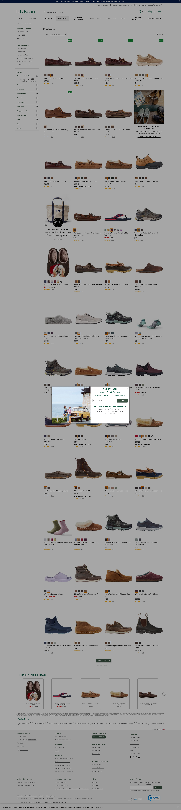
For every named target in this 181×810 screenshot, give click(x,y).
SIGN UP (122, 401)
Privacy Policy (109, 413)
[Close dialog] (127, 388)
